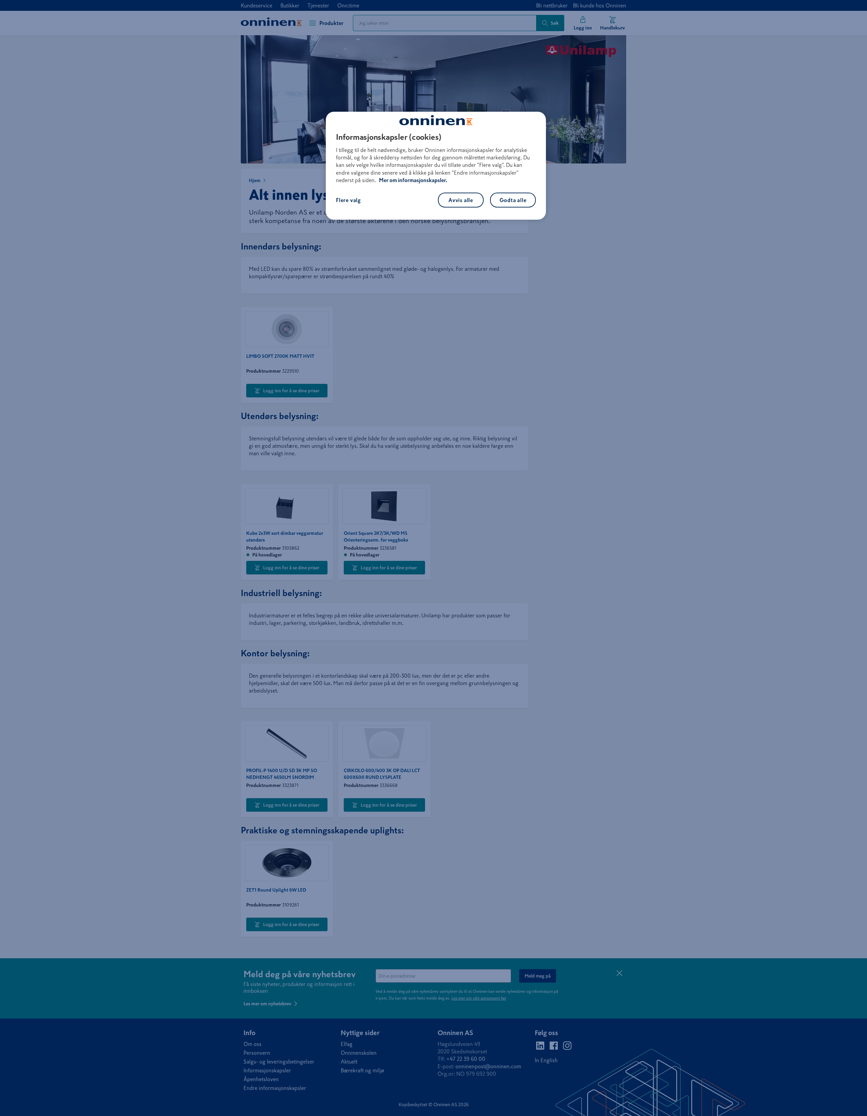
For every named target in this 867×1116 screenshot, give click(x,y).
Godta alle (513, 200)
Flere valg (348, 200)
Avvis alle (460, 200)
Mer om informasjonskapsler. (413, 180)
